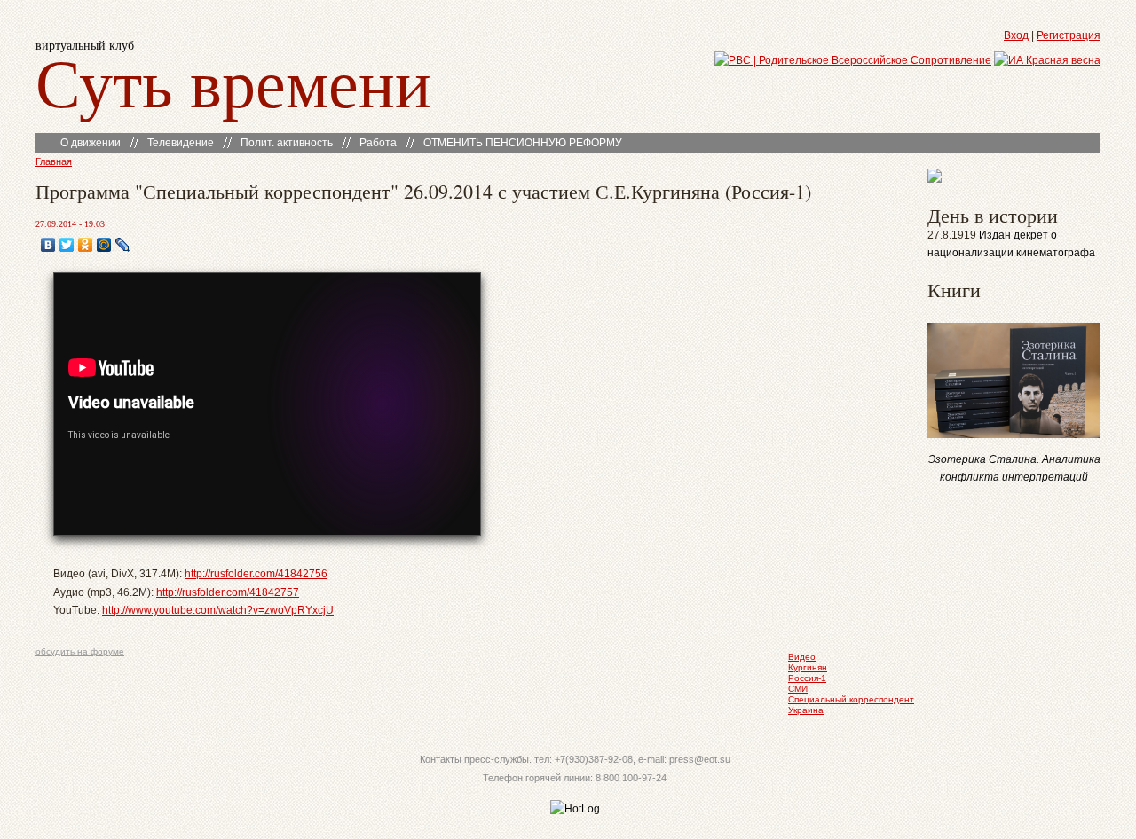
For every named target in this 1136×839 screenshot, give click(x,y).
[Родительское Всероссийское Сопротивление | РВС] (852, 60)
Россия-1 (807, 678)
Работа (378, 143)
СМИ (798, 689)
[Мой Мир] (104, 244)
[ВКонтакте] (48, 244)
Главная (54, 161)
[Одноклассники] (85, 244)
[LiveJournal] (123, 244)
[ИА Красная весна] (1047, 60)
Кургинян (807, 667)
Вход (1016, 35)
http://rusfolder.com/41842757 (227, 592)
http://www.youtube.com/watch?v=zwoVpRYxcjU (218, 610)
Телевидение (180, 143)
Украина (806, 710)
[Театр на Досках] (934, 179)
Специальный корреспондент (851, 699)
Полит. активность (287, 143)
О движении (90, 143)
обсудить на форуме (80, 651)
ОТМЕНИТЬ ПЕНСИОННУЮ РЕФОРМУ (522, 143)
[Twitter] (67, 244)
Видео (802, 657)
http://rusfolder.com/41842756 (256, 574)
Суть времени (233, 81)
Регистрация (1068, 35)
